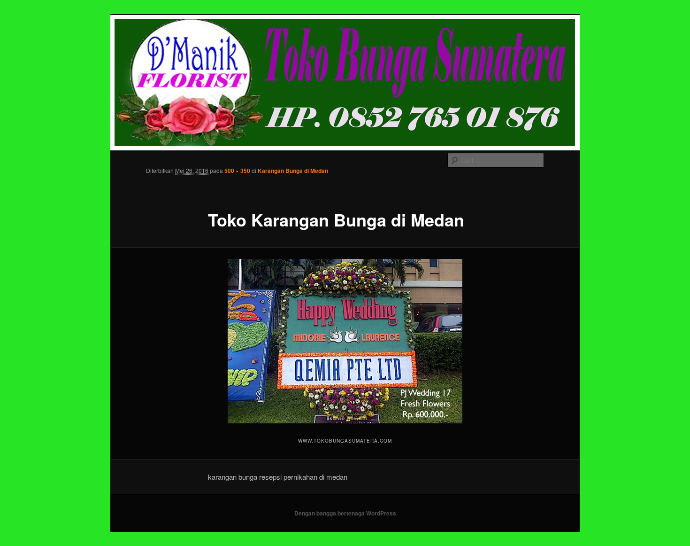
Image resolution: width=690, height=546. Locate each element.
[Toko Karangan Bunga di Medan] (345, 341)
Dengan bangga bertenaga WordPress (345, 513)
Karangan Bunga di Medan (293, 170)
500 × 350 (237, 170)
